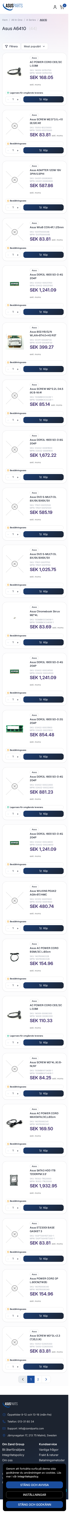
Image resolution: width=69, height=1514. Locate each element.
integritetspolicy (27, 1476)
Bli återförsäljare (13, 1449)
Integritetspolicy (13, 1455)
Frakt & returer (49, 1455)
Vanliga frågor (49, 1449)
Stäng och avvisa (34, 1485)
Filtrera (13, 46)
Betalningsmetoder (52, 1460)
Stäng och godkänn (34, 1504)
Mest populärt (32, 46)
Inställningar (34, 1495)
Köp (45, 99)
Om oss (7, 1460)
